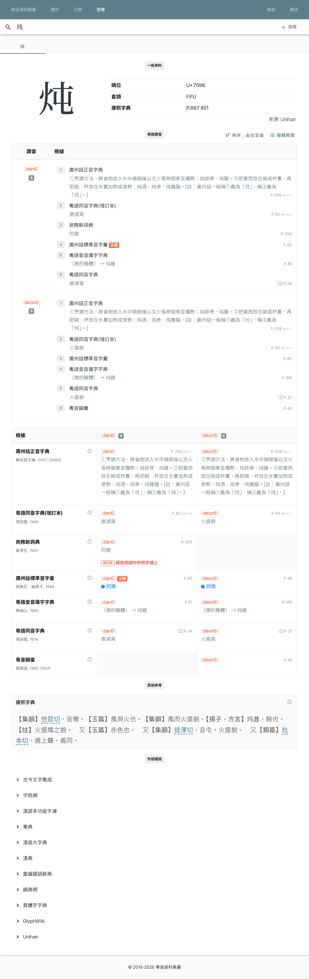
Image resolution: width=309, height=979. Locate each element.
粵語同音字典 (83, 275)
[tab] (22, 46)
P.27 (288, 397)
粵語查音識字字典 (88, 255)
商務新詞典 (81, 225)
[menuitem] (154, 779)
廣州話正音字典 (86, 170)
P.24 (288, 283)
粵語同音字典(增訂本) (92, 206)
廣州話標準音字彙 (89, 245)
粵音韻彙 (78, 408)
